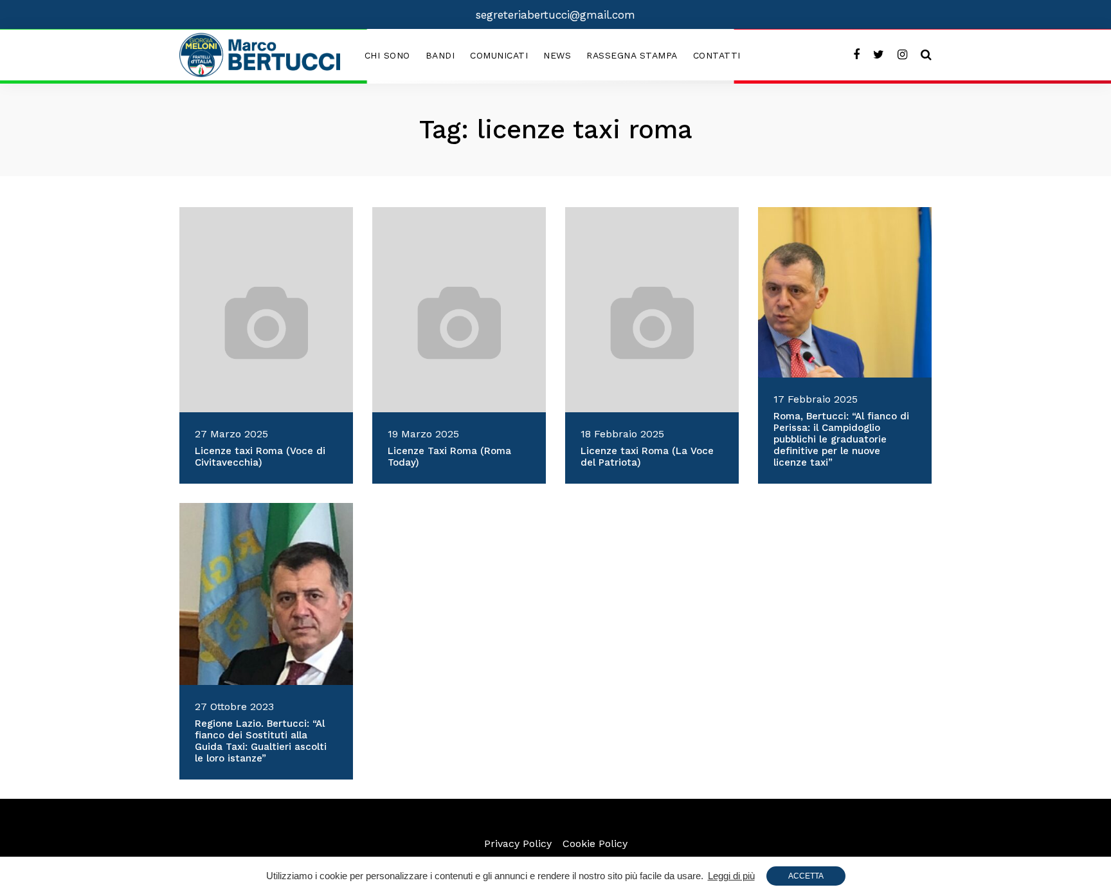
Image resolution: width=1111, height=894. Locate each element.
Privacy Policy (518, 843)
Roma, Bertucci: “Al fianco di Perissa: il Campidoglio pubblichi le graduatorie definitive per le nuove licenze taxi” (841, 439)
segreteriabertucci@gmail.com (555, 14)
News (557, 55)
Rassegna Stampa (632, 55)
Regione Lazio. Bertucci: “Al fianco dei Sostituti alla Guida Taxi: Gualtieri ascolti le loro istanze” (261, 741)
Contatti (717, 55)
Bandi (440, 55)
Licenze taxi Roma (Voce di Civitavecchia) (260, 456)
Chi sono (387, 55)
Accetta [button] (806, 875)
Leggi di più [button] (731, 875)
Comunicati (499, 55)
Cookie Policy (595, 843)
